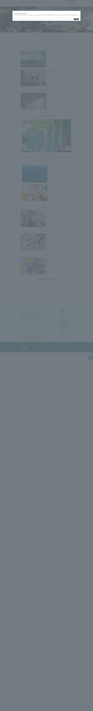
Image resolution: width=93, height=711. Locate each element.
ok (76, 19)
